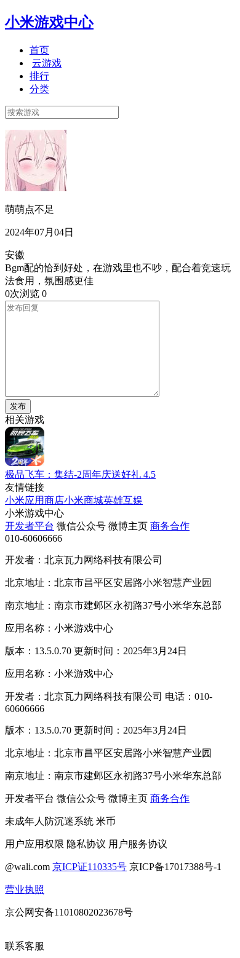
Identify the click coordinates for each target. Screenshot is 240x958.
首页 (39, 50)
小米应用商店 (34, 500)
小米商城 (83, 500)
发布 (18, 406)
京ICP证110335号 (89, 866)
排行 (39, 76)
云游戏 (47, 63)
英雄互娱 (123, 500)
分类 (39, 89)
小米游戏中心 (49, 22)
